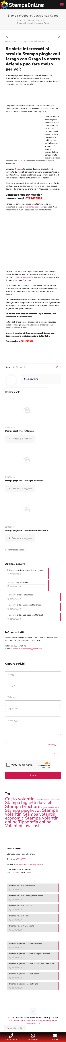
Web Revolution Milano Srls (21, 1020)
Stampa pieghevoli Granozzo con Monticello (26, 530)
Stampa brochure (22, 806)
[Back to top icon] (33, 1011)
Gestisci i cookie (15, 1028)
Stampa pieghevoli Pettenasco (19, 431)
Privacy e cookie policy (46, 1020)
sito (18, 169)
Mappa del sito (33, 1023)
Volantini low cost (22, 826)
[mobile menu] (61, 4)
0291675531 (20, 645)
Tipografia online (34, 822)
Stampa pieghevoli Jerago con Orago (33, 23)
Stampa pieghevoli (35, 20)
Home (19, 20)
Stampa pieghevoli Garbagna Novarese (24, 480)
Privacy (52, 744)
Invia (33, 775)
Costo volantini (20, 799)
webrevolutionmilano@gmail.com (27, 648)
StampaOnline (26, 41)
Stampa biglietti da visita (29, 803)
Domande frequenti (34, 206)
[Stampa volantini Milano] (22, 4)
